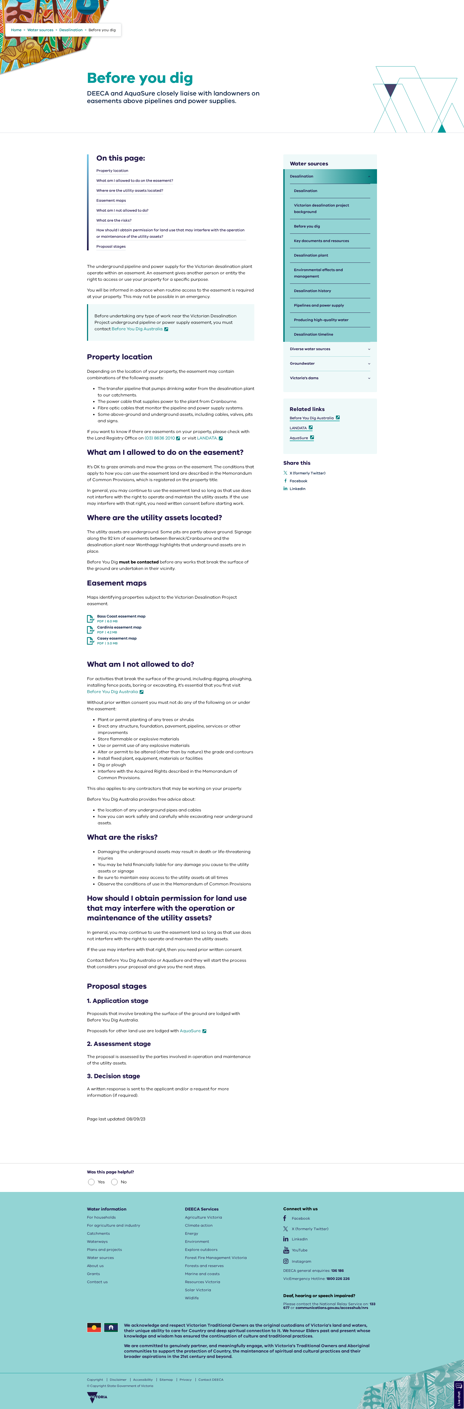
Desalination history (312, 290)
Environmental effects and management (318, 273)
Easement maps (111, 200)
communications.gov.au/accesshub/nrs (332, 1307)
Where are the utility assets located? (129, 190)
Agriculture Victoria (203, 1217)
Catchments (98, 1233)
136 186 (337, 1270)
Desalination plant (311, 255)
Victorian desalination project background (321, 208)
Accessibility (143, 1380)
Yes (101, 1182)
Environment (197, 1241)
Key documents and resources (321, 240)
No (124, 1182)
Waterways (97, 1241)
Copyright (95, 1380)
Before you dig (307, 226)
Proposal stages (111, 246)
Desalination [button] (301, 176)
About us (95, 1265)
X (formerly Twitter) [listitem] (307, 473)
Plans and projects (104, 1249)
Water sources (100, 1257)
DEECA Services (202, 1209)
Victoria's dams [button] (304, 378)
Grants (93, 1273)
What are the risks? (114, 220)
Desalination (305, 190)
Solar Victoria (198, 1290)
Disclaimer (118, 1380)
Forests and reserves (204, 1265)
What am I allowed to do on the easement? (134, 180)
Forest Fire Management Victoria (216, 1257)
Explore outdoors (201, 1249)
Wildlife (192, 1298)
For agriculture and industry (113, 1225)
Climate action (199, 1225)
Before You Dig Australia (312, 418)
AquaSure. (190, 1031)
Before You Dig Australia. (137, 329)
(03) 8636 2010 (160, 438)
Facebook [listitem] (298, 481)
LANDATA (298, 428)
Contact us (97, 1281)
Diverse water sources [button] (310, 349)
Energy (191, 1233)
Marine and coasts (202, 1273)
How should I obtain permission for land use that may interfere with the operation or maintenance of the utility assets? (170, 233)
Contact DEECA (210, 1380)
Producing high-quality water (321, 319)
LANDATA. (207, 438)
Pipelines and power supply (319, 305)
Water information (106, 1209)
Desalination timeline (313, 334)
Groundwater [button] (302, 363)
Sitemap (166, 1380)
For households (101, 1217)
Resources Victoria (202, 1281)
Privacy (186, 1380)
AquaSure (299, 438)
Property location (112, 170)
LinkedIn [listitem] (298, 488)
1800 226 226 (338, 1278)
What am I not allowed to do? (122, 210)
